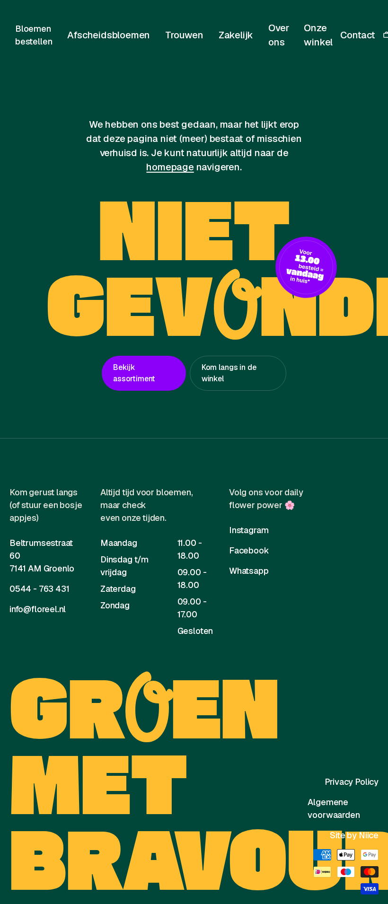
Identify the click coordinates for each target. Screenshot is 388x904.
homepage (170, 167)
